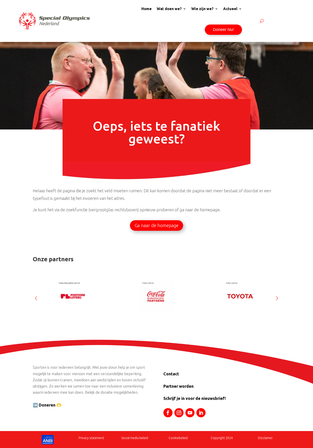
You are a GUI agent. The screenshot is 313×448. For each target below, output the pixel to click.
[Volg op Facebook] (168, 412)
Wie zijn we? (202, 9)
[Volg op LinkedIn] (201, 412)
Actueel (230, 9)
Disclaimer (265, 438)
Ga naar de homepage (156, 225)
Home (146, 9)
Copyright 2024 (222, 438)
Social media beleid (134, 438)
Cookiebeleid (178, 438)
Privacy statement (91, 438)
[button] (277, 296)
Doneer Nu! (223, 29)
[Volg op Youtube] (190, 412)
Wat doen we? (169, 9)
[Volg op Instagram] (179, 412)
